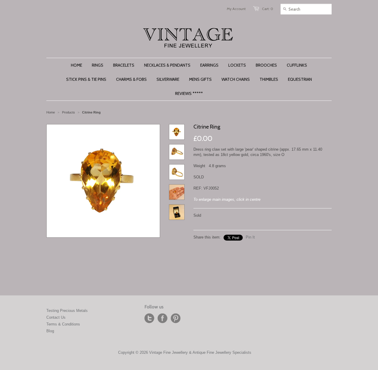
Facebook (162, 318)
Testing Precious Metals (67, 310)
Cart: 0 (267, 8)
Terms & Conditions (63, 324)
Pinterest (175, 318)
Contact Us (56, 317)
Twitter (149, 318)
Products (68, 112)
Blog (50, 331)
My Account (236, 8)
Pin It (250, 237)
